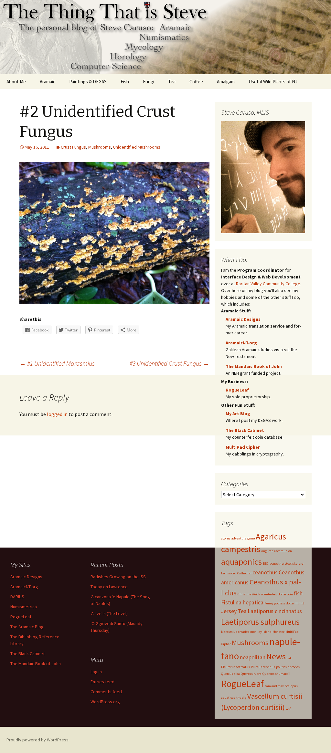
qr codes (294, 667)
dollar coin (285, 594)
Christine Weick (249, 594)
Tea (172, 81)
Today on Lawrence (109, 587)
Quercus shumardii (276, 674)
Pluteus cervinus (263, 667)
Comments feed (106, 692)
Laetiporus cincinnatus (275, 611)
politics (281, 667)
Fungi (148, 81)
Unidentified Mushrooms (136, 147)
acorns (225, 538)
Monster (278, 632)
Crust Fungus (73, 147)
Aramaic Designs (243, 319)
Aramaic (47, 81)
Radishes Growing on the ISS (118, 577)
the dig (241, 697)
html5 (299, 603)
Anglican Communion (276, 551)
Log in (96, 672)
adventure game (243, 538)
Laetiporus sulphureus (260, 621)
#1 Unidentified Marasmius (57, 363)
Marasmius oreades (235, 632)
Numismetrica (23, 607)
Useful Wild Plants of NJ (273, 81)
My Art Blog (238, 413)
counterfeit (269, 594)
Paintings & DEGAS (88, 81)
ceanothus (265, 572)
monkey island (261, 632)
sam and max (274, 686)
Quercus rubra (251, 674)
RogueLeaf (237, 390)
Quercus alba (230, 674)
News (276, 656)
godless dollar (284, 603)
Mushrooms (99, 147)
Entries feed (102, 682)
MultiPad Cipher (243, 447)
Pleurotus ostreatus (235, 667)
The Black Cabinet (245, 430)
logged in (57, 414)
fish (298, 593)
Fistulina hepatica (242, 602)
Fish (125, 81)
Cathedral (244, 573)
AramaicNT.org (241, 343)
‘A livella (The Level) (109, 613)
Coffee (196, 81)
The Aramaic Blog (27, 627)
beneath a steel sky (283, 563)
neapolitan (252, 657)
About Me (16, 81)
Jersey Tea (234, 611)
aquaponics (241, 561)
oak (289, 658)
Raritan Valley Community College (268, 284)
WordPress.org (105, 702)
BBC (266, 563)
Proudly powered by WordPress (37, 740)
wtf (288, 708)
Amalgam (226, 81)
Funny (268, 603)
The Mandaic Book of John (254, 366)
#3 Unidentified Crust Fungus (169, 363)
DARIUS (17, 597)
